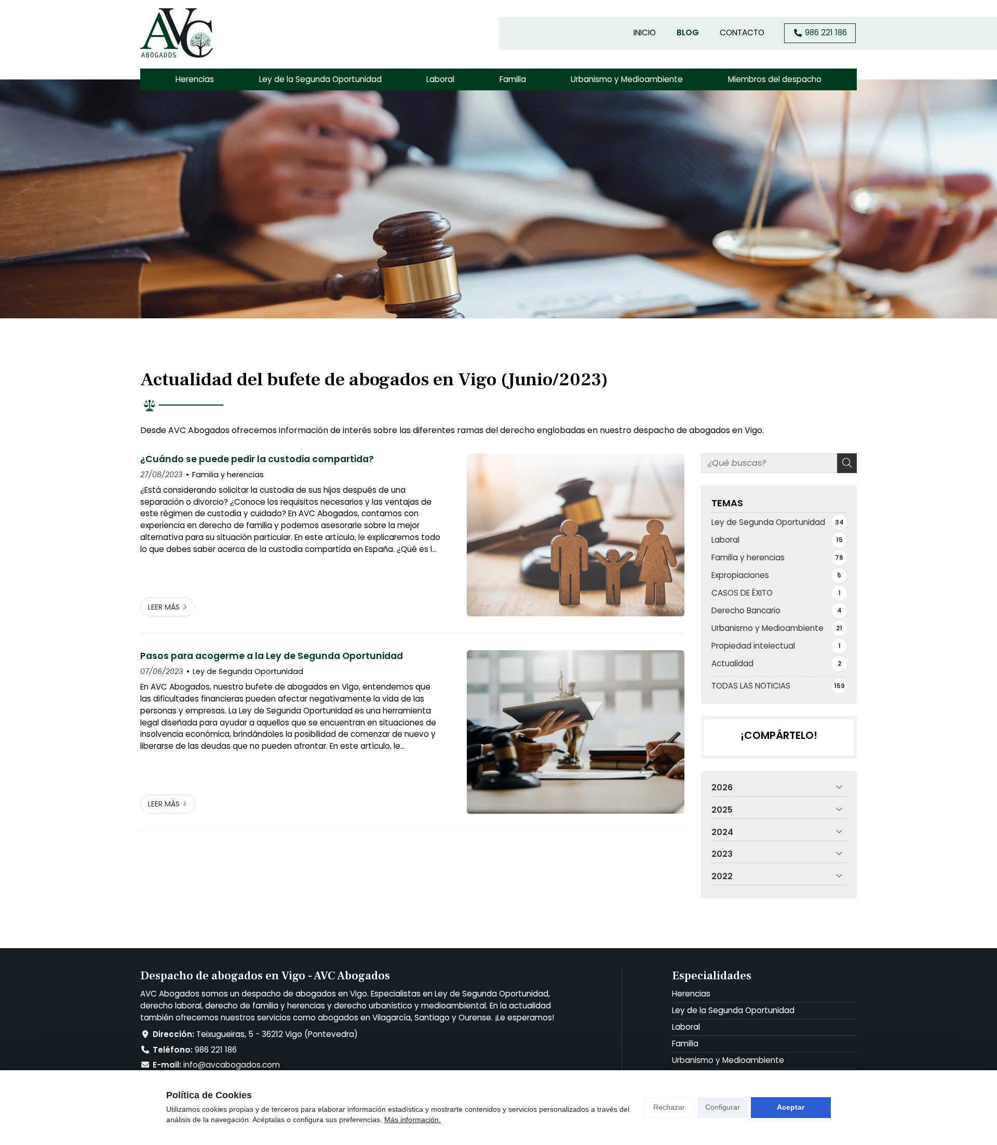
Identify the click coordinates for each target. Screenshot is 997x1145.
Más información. (412, 1119)
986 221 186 (216, 1049)
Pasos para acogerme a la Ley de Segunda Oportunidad (271, 656)
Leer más (164, 607)
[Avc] (176, 33)
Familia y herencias (228, 474)
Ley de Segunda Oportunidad (248, 671)
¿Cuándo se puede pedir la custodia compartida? (257, 459)
